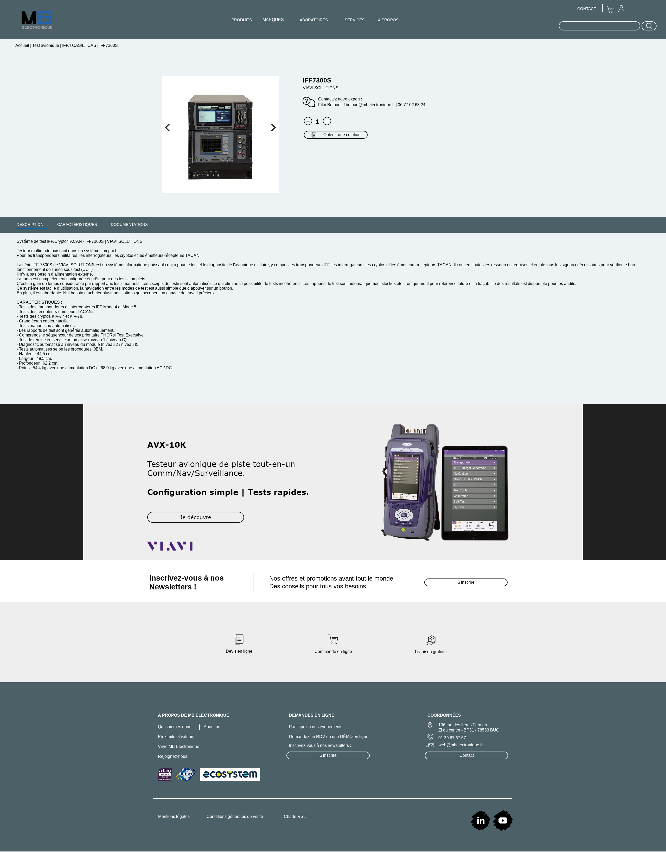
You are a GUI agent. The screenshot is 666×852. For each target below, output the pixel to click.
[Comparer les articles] (327, 121)
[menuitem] (30, 224)
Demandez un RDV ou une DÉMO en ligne (328, 736)
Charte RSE (295, 816)
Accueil (22, 45)
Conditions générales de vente (235, 816)
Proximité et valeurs (176, 736)
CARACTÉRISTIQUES (77, 224)
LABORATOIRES (313, 20)
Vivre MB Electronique (178, 746)
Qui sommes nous (174, 726)
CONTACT (586, 9)
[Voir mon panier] (167, 127)
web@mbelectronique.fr (461, 745)
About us (212, 726)
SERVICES (354, 20)
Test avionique (45, 45)
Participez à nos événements (315, 726)
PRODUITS (242, 20)
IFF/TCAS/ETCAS (79, 45)
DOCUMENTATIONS (129, 224)
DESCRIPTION (30, 224)
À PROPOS (388, 20)
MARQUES (273, 19)
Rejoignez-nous (172, 756)
